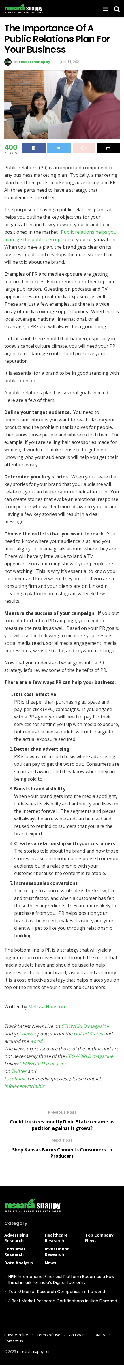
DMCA (100, 1334)
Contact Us (13, 1340)
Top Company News (99, 1237)
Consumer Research (14, 1251)
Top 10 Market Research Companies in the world (56, 1291)
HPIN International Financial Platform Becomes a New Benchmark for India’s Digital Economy (61, 1279)
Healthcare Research (56, 1237)
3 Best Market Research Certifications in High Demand (62, 1301)
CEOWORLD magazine (85, 1026)
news (27, 1034)
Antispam (77, 1334)
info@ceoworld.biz (24, 1086)
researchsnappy (34, 61)
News (50, 1262)
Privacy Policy (16, 1334)
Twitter (19, 1071)
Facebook (14, 1078)
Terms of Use (48, 1334)
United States (88, 1034)
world (36, 1041)
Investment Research (57, 1251)
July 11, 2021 (70, 61)
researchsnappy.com (34, 1351)
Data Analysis (18, 1262)
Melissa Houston (46, 1006)
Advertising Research (16, 1237)
